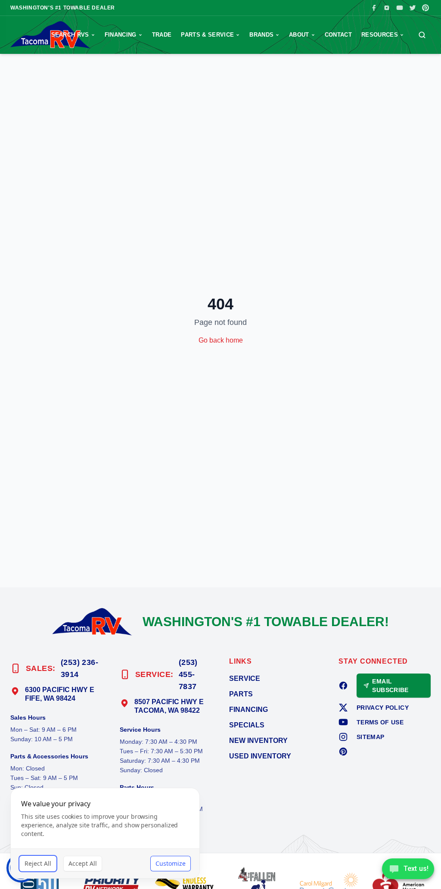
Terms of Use (380, 722)
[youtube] (343, 722)
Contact (338, 34)
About (299, 34)
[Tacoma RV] (92, 622)
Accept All (82, 863)
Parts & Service (207, 34)
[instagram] (343, 737)
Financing (121, 34)
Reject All (38, 863)
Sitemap (370, 736)
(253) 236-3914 (80, 668)
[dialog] (105, 833)
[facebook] (343, 685)
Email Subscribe (390, 685)
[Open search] (422, 35)
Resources (379, 34)
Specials (246, 725)
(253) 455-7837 (188, 674)
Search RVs (70, 34)
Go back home (221, 340)
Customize (170, 863)
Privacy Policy (383, 707)
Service (244, 678)
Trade (162, 34)
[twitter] (343, 707)
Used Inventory (260, 756)
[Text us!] (408, 869)
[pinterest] (343, 751)
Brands (261, 34)
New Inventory (258, 740)
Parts (241, 694)
